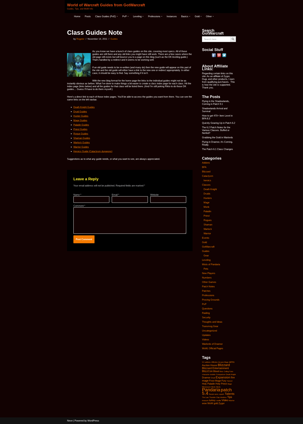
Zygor (222, 403)
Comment (79, 205)
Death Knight (210, 189)
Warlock (208, 229)
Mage (206, 202)
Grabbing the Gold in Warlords (217, 137)
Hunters (208, 198)
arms (232, 362)
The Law (205, 397)
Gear (206, 255)
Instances (172, 16)
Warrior (207, 233)
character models (208, 374)
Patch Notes (208, 286)
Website (154, 194)
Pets (206, 268)
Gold (204, 242)
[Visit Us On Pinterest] (219, 57)
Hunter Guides (80, 116)
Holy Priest (221, 383)
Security (206, 317)
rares (216, 394)
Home (77, 16)
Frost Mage (215, 380)
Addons (206, 162)
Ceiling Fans (228, 371)
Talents (230, 393)
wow (204, 403)
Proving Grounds (211, 299)
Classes (206, 184)
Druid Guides (80, 111)
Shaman (208, 224)
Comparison (220, 374)
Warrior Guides (81, 147)
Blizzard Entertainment (215, 368)
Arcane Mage (223, 362)
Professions (208, 295)
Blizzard (206, 171)
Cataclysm (207, 176)
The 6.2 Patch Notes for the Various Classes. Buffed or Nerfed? (216, 130)
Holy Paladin (208, 383)
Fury (224, 380)
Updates (206, 335)
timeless (223, 397)
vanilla (218, 400)
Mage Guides (80, 120)
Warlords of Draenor (212, 344)
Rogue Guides (80, 133)
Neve (70, 420)
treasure (205, 400)
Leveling (206, 260)
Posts (88, 16)
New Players (208, 273)
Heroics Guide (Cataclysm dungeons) (92, 151)
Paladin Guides (81, 124)
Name (77, 194)
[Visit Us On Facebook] (213, 57)
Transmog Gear (210, 326)
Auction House (209, 365)
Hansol (229, 381)
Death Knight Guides (84, 107)
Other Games (209, 282)
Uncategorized (209, 330)
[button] (117, 16)
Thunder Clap (214, 397)
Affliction (214, 362)
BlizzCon (207, 371)
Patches (206, 291)
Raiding (206, 313)
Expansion (223, 377)
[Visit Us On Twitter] (224, 57)
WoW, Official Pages (212, 348)
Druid (213, 378)
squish (221, 394)
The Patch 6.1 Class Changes (217, 149)
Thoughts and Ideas (212, 321)
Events (205, 237)
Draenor (206, 377)
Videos (205, 339)
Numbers (207, 277)
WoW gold (212, 403)
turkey (212, 400)
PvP (204, 304)
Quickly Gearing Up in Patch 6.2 (218, 123)
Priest (207, 215)
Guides (114, 39)
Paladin (207, 211)
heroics (207, 180)
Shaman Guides (81, 138)
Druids (207, 193)
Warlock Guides (81, 142)
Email (115, 194)
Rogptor (80, 39)
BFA (204, 167)
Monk (206, 207)
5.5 (203, 362)
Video (225, 400)
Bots (221, 371)
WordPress (93, 420)
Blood (216, 371)
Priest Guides (80, 129)
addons (208, 362)
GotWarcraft (208, 246)
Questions (207, 308)
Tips (229, 397)
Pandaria (211, 389)
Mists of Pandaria (211, 264)
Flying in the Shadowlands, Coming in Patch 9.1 (215, 102)
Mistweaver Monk (209, 387)
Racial (211, 394)
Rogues (208, 220)
